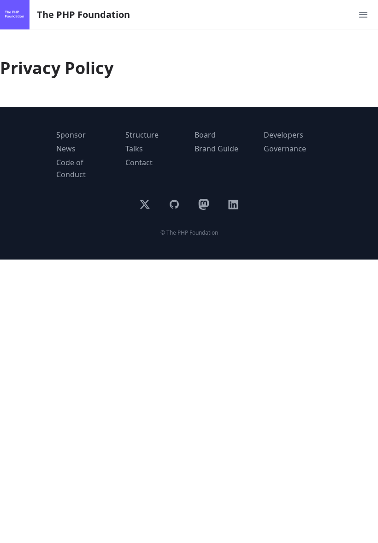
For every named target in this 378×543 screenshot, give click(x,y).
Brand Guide (216, 149)
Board (205, 135)
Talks (134, 149)
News (66, 149)
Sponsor (71, 135)
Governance (285, 149)
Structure (142, 135)
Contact (139, 162)
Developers (283, 135)
